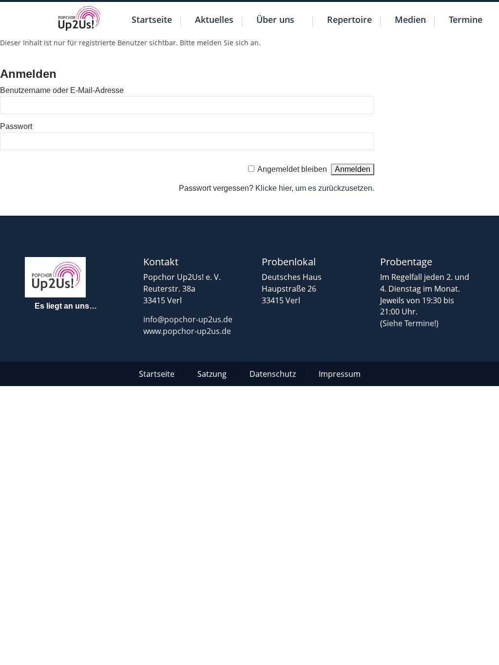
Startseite (152, 20)
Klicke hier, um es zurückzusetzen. (314, 188)
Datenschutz (273, 373)
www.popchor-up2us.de (187, 331)
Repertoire (349, 20)
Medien (410, 20)
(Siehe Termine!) (409, 323)
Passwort (16, 126)
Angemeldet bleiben (292, 169)
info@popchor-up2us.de (187, 319)
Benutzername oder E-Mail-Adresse (62, 90)
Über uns (275, 20)
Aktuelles (214, 20)
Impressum (340, 373)
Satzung (212, 373)
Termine (465, 20)
